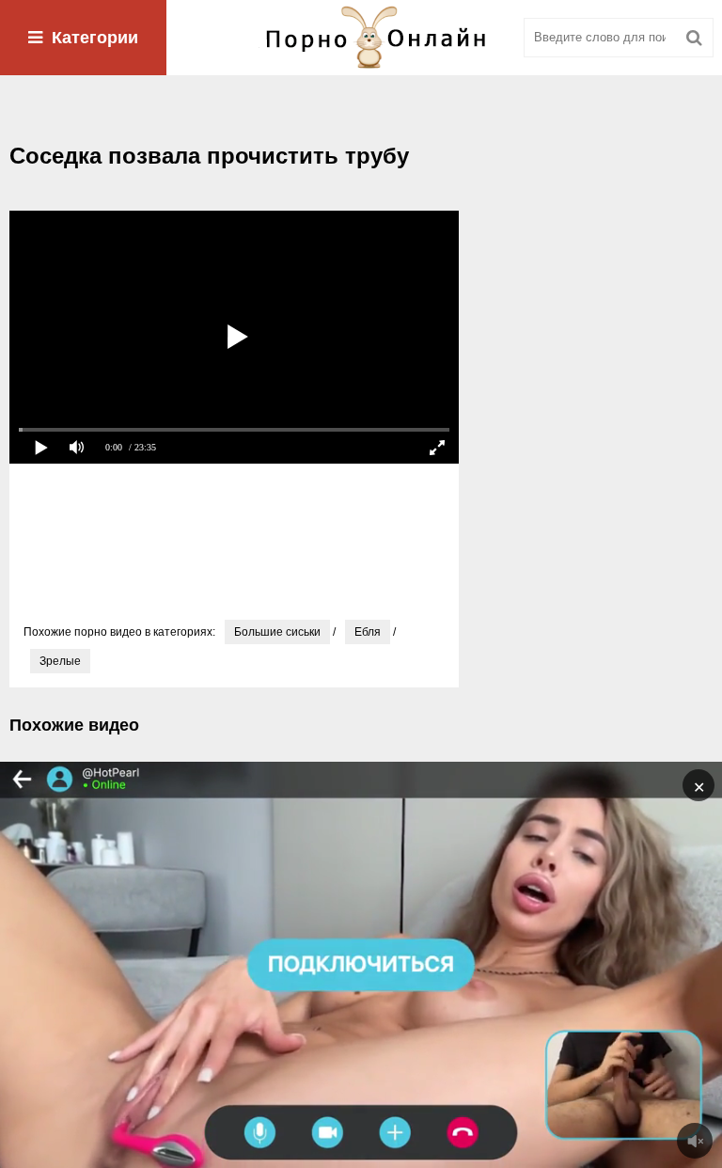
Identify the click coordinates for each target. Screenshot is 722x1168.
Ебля (367, 632)
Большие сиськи (277, 632)
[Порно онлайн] (361, 37)
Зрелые (60, 661)
